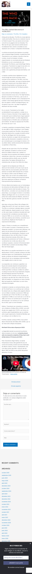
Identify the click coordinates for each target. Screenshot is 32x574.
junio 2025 (5, 478)
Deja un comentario (7, 34)
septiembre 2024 (6, 491)
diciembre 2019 (6, 541)
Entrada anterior (16, 382)
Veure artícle (13, 374)
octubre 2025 (5, 472)
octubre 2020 (5, 525)
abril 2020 (4, 533)
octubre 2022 (5, 504)
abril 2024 (4, 493)
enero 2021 (5, 517)
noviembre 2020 (6, 522)
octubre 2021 (5, 512)
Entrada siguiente (16, 386)
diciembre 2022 (6, 499)
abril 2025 (4, 483)
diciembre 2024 (6, 486)
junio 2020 (5, 530)
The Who (16, 34)
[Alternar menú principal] (28, 4)
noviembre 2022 (6, 501)
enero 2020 (5, 538)
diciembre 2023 (6, 496)
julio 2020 (4, 528)
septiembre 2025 (6, 475)
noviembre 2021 (6, 509)
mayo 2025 (5, 480)
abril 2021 (4, 514)
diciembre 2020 (6, 520)
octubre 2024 (5, 488)
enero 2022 (5, 507)
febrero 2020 (5, 535)
